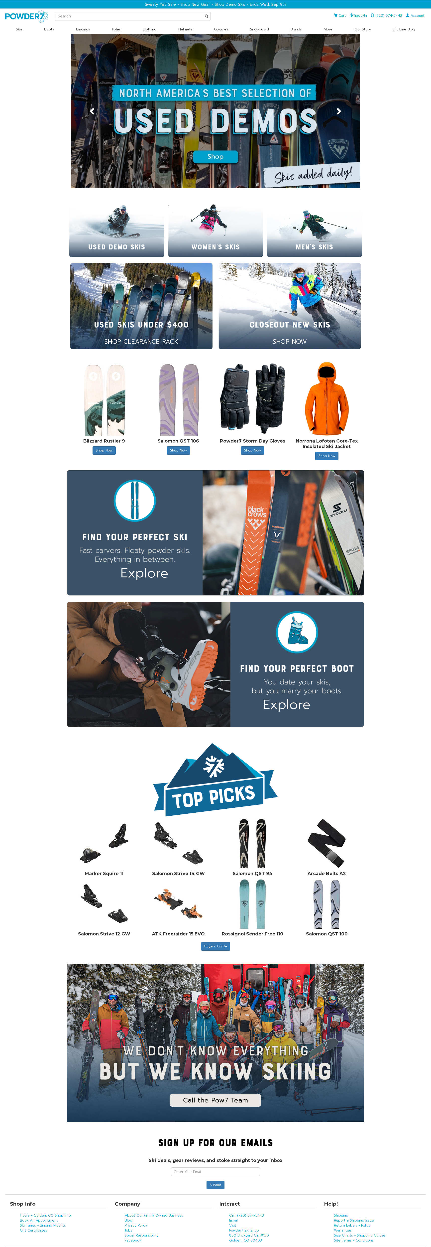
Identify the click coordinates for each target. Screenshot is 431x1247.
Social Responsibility (141, 1235)
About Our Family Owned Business (154, 1215)
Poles (116, 29)
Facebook (133, 1240)
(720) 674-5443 (388, 15)
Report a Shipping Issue (354, 1220)
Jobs (128, 1230)
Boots (49, 29)
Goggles (221, 29)
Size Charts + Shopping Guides (360, 1235)
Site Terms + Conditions (354, 1240)
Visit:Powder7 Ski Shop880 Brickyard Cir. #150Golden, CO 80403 (249, 1233)
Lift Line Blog (404, 29)
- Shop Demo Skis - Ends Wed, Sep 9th (248, 4)
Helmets (185, 29)
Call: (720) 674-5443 (246, 1215)
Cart (341, 15)
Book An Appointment (39, 1220)
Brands (296, 29)
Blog (128, 1220)
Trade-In (360, 15)
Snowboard (259, 29)
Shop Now (104, 450)
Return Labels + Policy (352, 1225)
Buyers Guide (215, 946)
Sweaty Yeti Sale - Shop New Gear (177, 4)
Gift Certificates (33, 1230)
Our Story (362, 29)
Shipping (341, 1215)
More (328, 29)
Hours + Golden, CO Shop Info (45, 1215)
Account (417, 15)
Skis (19, 29)
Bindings (83, 29)
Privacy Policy (136, 1225)
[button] (92, 111)
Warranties (343, 1230)
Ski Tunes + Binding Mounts (43, 1225)
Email (233, 1220)
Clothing (149, 29)
